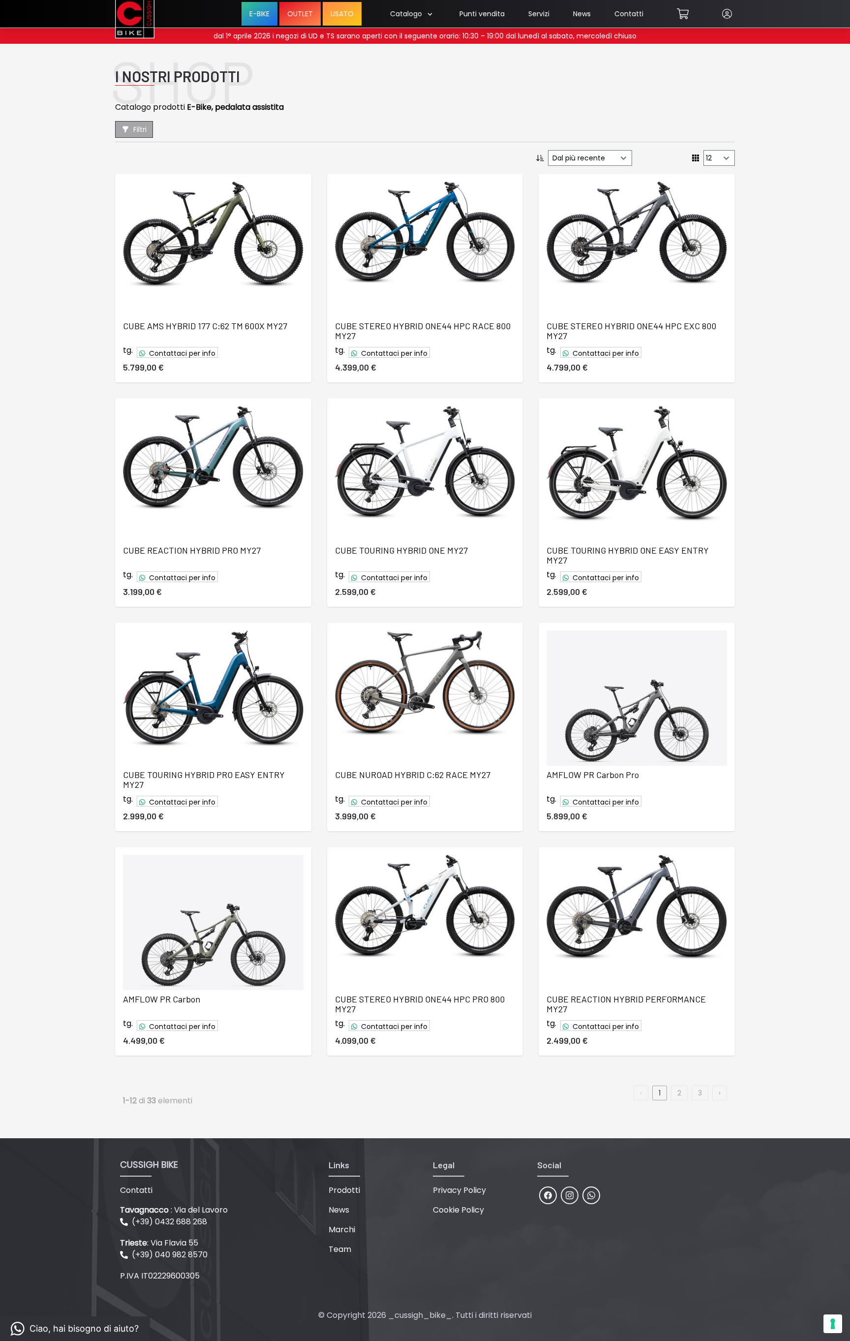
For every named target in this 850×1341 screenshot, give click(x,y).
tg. (128, 350)
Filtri (140, 129)
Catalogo (406, 14)
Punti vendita (482, 14)
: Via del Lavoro (174, 1210)
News (582, 14)
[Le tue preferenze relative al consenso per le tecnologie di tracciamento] (832, 1323)
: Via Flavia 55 (159, 1242)
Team (340, 1249)
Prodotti (344, 1190)
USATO (342, 14)
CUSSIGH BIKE (149, 1164)
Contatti (628, 14)
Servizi (538, 14)
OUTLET (300, 14)
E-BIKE (259, 14)
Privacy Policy (459, 1190)
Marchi (342, 1229)
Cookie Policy (458, 1210)
